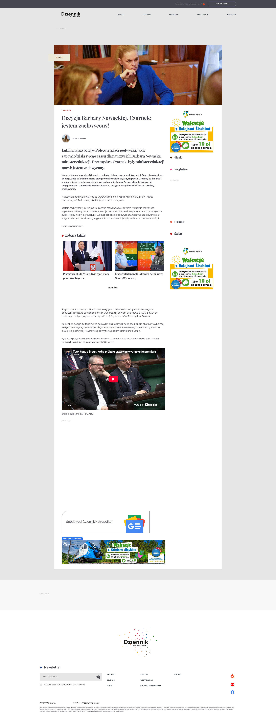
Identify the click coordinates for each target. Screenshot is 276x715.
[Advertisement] (109, 37)
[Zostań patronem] (232, 676)
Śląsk (121, 15)
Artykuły (231, 15)
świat (178, 233)
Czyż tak (111, 680)
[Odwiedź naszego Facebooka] (232, 691)
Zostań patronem (222, 4)
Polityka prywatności (150, 686)
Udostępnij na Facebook (72, 538)
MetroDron (202, 15)
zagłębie (181, 169)
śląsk (178, 157)
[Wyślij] (98, 677)
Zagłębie (146, 15)
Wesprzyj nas (146, 680)
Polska (179, 222)
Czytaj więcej (80, 684)
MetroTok (174, 15)
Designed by (45, 703)
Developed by (78, 703)
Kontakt (178, 674)
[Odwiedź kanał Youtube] (232, 684)
